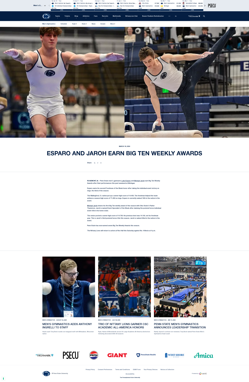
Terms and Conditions (122, 369)
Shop (76, 16)
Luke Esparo (126, 181)
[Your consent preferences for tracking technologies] (3, 378)
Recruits (105, 16)
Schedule (64, 24)
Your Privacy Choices (150, 369)
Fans (95, 16)
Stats (83, 24)
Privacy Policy (90, 369)
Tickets (67, 16)
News (93, 24)
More (112, 24)
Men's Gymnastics (48, 320)
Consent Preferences (105, 369)
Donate (102, 24)
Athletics (86, 16)
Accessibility (130, 374)
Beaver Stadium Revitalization (153, 16)
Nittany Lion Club (131, 16)
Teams (57, 16)
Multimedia (117, 16)
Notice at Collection (167, 369)
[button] (204, 5)
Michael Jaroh (139, 181)
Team (74, 24)
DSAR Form (137, 369)
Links (61, 10)
